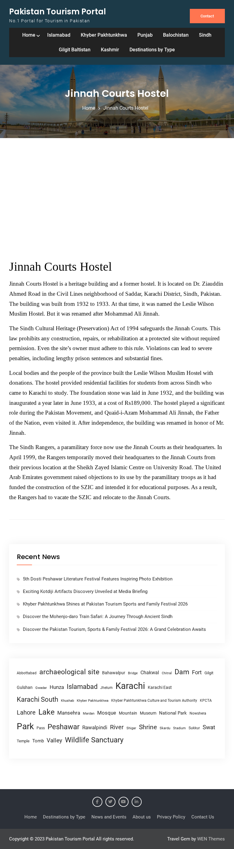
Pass (41, 728)
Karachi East (160, 687)
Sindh (205, 35)
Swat (209, 727)
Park (25, 726)
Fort (197, 672)
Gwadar (41, 688)
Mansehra (68, 713)
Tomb (38, 741)
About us (142, 817)
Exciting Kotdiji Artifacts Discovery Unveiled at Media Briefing (85, 591)
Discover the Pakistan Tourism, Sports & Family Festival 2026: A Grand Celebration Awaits (114, 629)
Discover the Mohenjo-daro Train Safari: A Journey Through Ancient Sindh (97, 616)
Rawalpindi (94, 727)
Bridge (133, 673)
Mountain (128, 713)
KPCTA (206, 700)
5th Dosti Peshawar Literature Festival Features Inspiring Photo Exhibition (97, 579)
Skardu (165, 728)
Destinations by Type (152, 50)
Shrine (148, 727)
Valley (54, 740)
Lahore (26, 712)
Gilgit (208, 673)
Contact (207, 16)
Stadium (179, 728)
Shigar (131, 728)
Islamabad (58, 35)
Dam (182, 672)
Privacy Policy (171, 817)
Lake (46, 712)
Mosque (106, 713)
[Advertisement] (117, 199)
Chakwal (149, 672)
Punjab (145, 35)
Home (28, 35)
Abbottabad (27, 673)
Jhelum (106, 688)
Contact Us (202, 817)
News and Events (108, 817)
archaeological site (69, 672)
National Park (173, 713)
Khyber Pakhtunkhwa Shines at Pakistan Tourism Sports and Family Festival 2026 (105, 604)
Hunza (57, 687)
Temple (23, 741)
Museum (148, 713)
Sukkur (194, 728)
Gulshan (25, 687)
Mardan (88, 713)
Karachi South (37, 699)
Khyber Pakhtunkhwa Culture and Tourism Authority (154, 700)
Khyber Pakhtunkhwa (104, 35)
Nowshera (198, 713)
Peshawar (64, 727)
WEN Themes (211, 839)
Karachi (130, 686)
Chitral (167, 673)
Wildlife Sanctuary (94, 740)
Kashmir (110, 50)
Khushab (67, 700)
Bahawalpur (113, 672)
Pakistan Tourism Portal (57, 11)
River (117, 727)
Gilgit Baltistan (74, 50)
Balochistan (176, 35)
